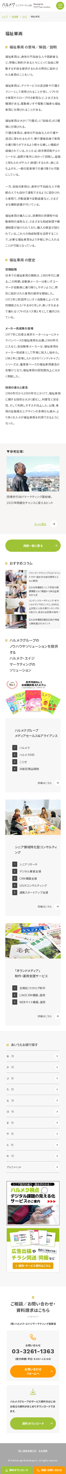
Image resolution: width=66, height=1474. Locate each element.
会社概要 (42, 1450)
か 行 (10, 1067)
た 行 (10, 1089)
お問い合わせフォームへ (33, 1371)
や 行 (10, 1133)
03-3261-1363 (33, 1351)
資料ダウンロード (33, 1423)
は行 (24, 16)
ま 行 (10, 1122)
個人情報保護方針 (27, 1450)
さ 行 (10, 1078)
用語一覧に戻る (33, 546)
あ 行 (10, 1056)
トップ (5, 16)
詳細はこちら (45, 783)
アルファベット (14, 1167)
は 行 (10, 1111)
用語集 (15, 16)
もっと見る (40, 524)
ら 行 (10, 1145)
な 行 (10, 1100)
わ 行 (10, 1156)
